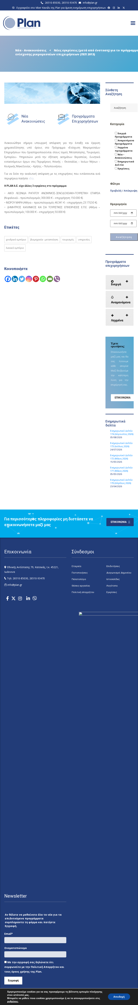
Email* (8, 933)
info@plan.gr (90, 2)
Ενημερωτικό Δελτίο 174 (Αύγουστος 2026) (121, 432)
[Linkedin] (15, 279)
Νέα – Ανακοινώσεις (123, 156)
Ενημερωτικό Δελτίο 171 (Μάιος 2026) (121, 469)
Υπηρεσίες (84, 239)
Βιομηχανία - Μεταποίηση (44, 239)
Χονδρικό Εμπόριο (16, 239)
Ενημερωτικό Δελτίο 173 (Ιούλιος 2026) (121, 444)
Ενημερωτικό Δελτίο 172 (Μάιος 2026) (121, 457)
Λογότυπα (112, 585)
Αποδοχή (119, 996)
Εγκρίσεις (123, 168)
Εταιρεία (76, 566)
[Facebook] (109, 7)
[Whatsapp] (43, 279)
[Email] (50, 279)
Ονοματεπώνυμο (15, 948)
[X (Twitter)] (124, 7)
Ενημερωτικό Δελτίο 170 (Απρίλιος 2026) (121, 481)
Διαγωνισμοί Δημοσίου (118, 572)
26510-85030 (52, 2)
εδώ (31, 178)
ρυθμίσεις (12, 1001)
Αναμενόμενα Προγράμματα (124, 142)
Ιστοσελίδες (113, 579)
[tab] (120, 282)
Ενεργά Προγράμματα (123, 135)
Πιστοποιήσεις (80, 572)
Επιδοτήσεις (113, 566)
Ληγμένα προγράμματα (123, 149)
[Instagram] (114, 7)
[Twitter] (22, 279)
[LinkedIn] (119, 7)
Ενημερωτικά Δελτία (124, 163)
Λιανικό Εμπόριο (15, 247)
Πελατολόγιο (79, 579)
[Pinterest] (36, 279)
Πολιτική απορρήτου (83, 592)
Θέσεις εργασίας (81, 585)
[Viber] (57, 279)
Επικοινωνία (122, 397)
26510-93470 (69, 2)
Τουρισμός (68, 239)
